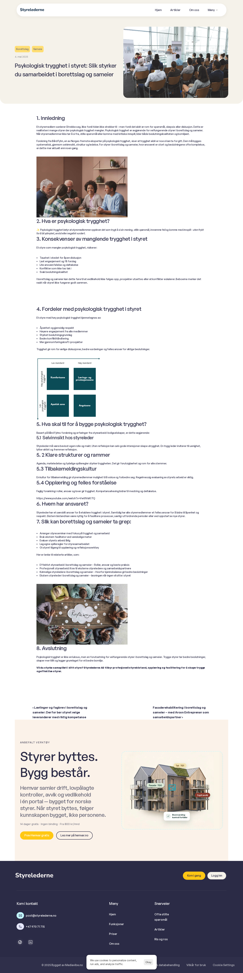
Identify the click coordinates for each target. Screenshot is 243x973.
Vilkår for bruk (196, 965)
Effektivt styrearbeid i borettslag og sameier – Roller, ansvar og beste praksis (85, 564)
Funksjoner (116, 924)
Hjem (112, 914)
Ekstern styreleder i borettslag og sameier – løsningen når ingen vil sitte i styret (85, 575)
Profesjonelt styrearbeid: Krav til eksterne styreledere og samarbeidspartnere (85, 568)
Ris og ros (161, 939)
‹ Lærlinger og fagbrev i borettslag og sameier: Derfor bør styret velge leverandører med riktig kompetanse (60, 712)
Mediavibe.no (74, 965)
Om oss (114, 943)
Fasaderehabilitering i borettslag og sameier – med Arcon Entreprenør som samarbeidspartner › (181, 712)
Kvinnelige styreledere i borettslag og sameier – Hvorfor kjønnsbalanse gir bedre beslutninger (94, 571)
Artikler (159, 929)
